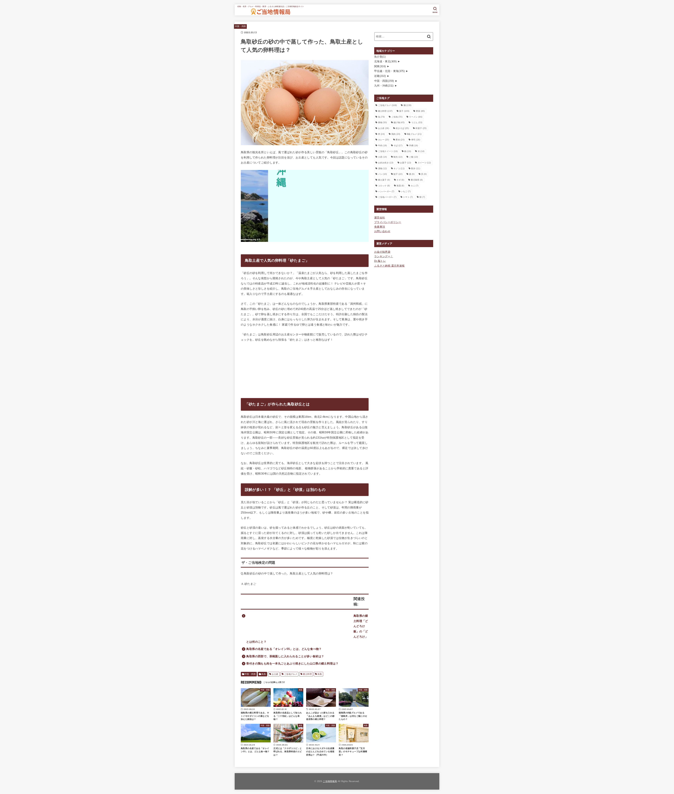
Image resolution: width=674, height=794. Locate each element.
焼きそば (402, 128)
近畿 (380, 76)
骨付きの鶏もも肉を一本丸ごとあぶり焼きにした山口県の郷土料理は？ (292, 663)
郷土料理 (307, 674)
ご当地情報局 (330, 781)
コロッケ (384, 185)
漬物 (382, 168)
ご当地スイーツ (388, 151)
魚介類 (380, 56)
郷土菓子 (384, 180)
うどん (416, 122)
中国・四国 (240, 26)
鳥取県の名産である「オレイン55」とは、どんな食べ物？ (284, 648)
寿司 (415, 139)
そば (398, 145)
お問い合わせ (382, 231)
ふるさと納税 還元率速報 (389, 265)
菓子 (404, 111)
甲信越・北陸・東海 (389, 71)
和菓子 (421, 128)
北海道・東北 (385, 61)
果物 (382, 122)
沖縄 (413, 145)
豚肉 (400, 139)
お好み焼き (386, 162)
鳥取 (264, 674)
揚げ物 (399, 122)
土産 (382, 157)
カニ (414, 185)
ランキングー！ (383, 256)
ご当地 (396, 117)
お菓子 (405, 162)
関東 (380, 66)
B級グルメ (414, 134)
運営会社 (379, 217)
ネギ (400, 180)
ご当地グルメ (290, 674)
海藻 (400, 185)
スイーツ (424, 162)
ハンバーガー (386, 191)
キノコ (399, 168)
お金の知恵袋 (382, 251)
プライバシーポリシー (387, 222)
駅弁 (415, 168)
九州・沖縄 (384, 85)
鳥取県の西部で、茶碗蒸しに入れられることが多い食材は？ (285, 656)
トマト (408, 197)
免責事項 (379, 226)
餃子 (398, 174)
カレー (383, 139)
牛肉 (382, 145)
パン (382, 174)
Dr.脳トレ (380, 261)
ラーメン (415, 117)
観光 (398, 157)
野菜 (420, 111)
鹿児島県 (417, 180)
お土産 (275, 674)
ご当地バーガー (387, 197)
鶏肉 (395, 134)
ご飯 (413, 157)
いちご (406, 191)
